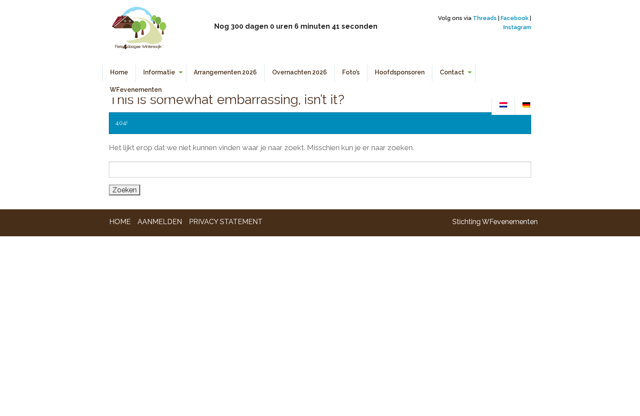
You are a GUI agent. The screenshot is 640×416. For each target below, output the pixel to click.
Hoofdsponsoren (399, 72)
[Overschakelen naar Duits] (526, 105)
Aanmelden (160, 222)
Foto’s (351, 72)
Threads (485, 18)
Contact (452, 72)
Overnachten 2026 (299, 72)
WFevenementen (136, 89)
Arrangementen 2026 (225, 72)
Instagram (517, 27)
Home (119, 72)
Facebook (515, 18)
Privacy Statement (226, 222)
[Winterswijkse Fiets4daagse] (138, 31)
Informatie (159, 72)
